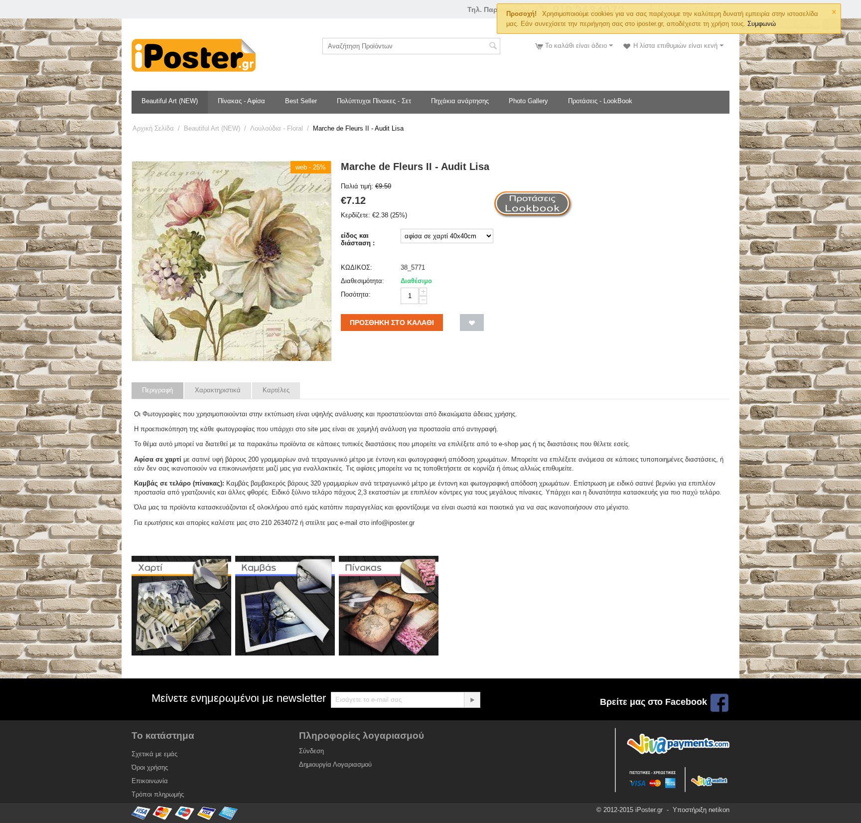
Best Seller (301, 101)
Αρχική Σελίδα (153, 128)
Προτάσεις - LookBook (600, 101)
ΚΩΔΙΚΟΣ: (356, 267)
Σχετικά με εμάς (154, 754)
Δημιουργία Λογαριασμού (335, 764)
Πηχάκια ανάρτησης (460, 101)
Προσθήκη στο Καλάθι (392, 323)
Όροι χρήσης (150, 767)
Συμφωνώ (761, 23)
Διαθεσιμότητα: (362, 281)
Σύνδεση (311, 751)
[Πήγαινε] (472, 699)
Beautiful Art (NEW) (170, 101)
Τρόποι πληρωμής (158, 794)
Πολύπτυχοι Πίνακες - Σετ (374, 101)
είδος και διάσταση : (358, 239)
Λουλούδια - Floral (276, 128)
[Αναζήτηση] (493, 46)
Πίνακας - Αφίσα (241, 101)
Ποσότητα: (356, 294)
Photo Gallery (528, 101)
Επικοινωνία (150, 781)
